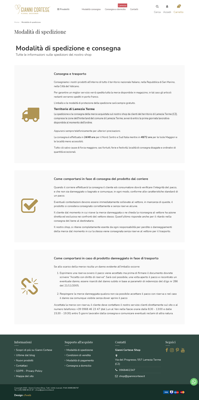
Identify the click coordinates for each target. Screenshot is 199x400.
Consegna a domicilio (78, 365)
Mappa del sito (25, 376)
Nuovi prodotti (24, 360)
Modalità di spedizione (79, 350)
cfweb (27, 395)
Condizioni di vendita (78, 355)
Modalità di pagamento (80, 360)
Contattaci (22, 365)
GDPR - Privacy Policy (29, 371)
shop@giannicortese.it (132, 376)
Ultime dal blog (25, 355)
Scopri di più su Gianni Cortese (34, 350)
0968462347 (127, 370)
